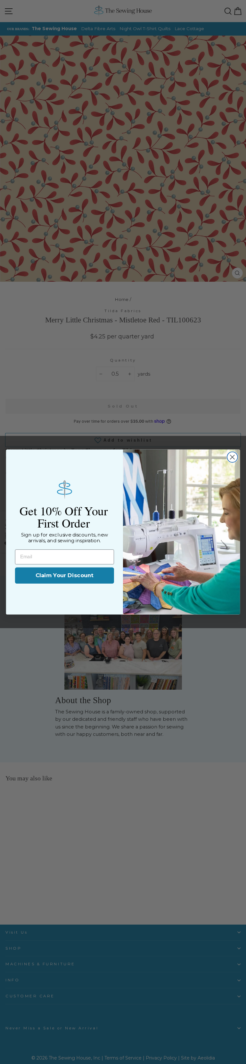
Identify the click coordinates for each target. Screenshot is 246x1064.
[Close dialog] (232, 457)
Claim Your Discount (65, 575)
